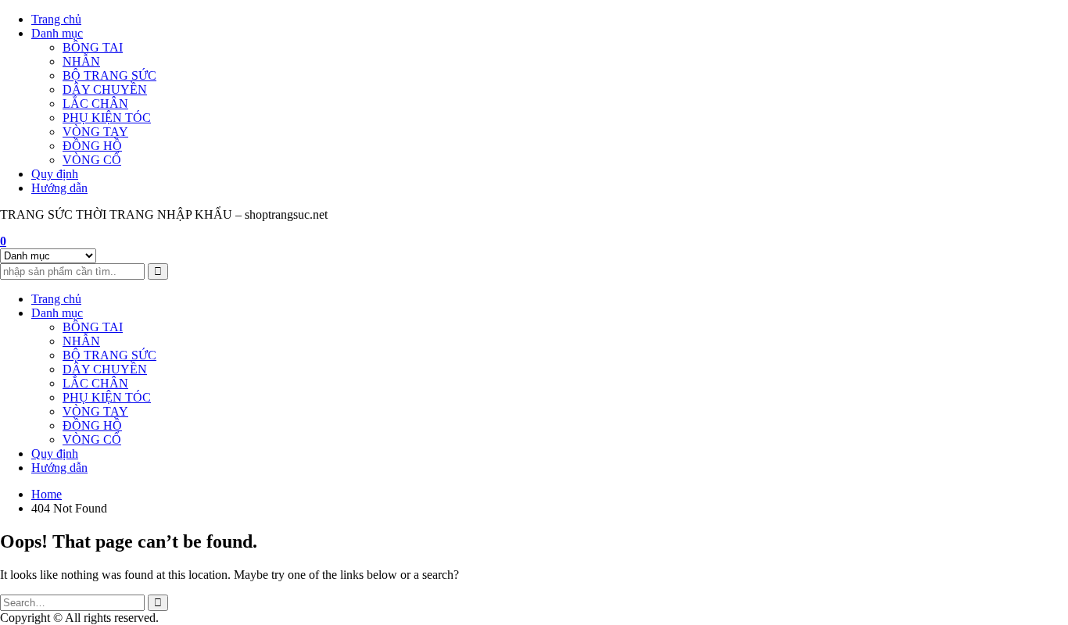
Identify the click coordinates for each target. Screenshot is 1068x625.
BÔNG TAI (93, 47)
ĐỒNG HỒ (92, 145)
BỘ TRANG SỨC (109, 75)
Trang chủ (56, 19)
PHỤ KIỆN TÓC (107, 117)
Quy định (54, 173)
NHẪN (81, 61)
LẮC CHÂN (95, 103)
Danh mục (57, 33)
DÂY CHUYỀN (105, 89)
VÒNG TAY (95, 131)
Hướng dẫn (59, 188)
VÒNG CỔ (92, 159)
